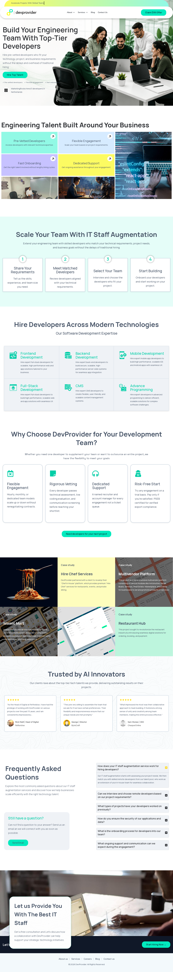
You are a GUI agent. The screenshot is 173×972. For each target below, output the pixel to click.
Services (81, 12)
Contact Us (102, 12)
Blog (93, 12)
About (69, 12)
